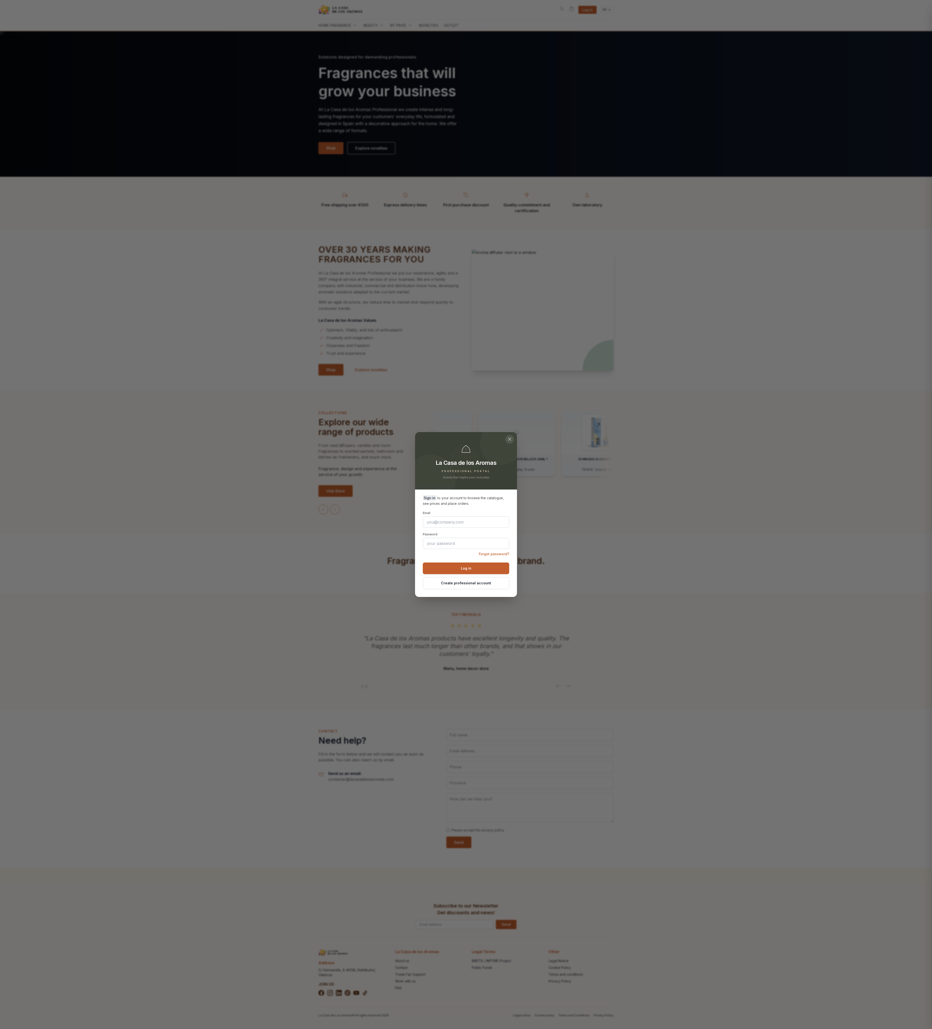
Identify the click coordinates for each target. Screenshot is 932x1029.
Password (430, 534)
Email (426, 513)
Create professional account (466, 583)
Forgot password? (494, 554)
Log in (466, 568)
